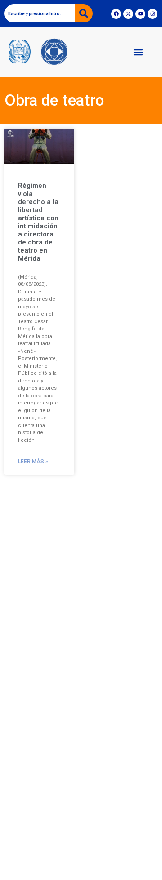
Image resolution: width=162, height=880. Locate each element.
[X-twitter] (128, 14)
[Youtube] (140, 14)
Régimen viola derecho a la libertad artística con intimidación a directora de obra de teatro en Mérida (38, 222)
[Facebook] (116, 14)
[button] (137, 51)
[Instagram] (153, 14)
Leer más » (33, 461)
